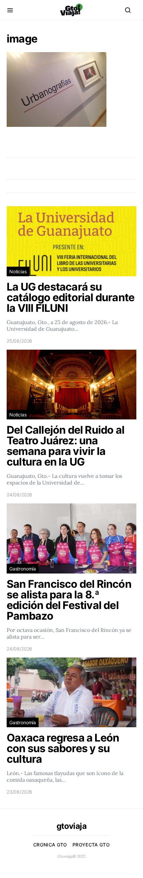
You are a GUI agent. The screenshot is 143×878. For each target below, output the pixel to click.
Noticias (18, 271)
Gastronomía (22, 568)
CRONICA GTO (50, 844)
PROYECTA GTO (91, 844)
